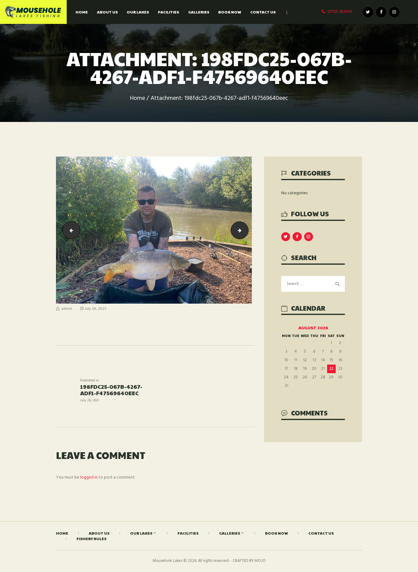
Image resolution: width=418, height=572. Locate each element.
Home (137, 98)
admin (66, 309)
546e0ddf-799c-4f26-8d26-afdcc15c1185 (246, 229)
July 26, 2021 (95, 309)
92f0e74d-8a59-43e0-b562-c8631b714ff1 (69, 229)
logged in (89, 477)
